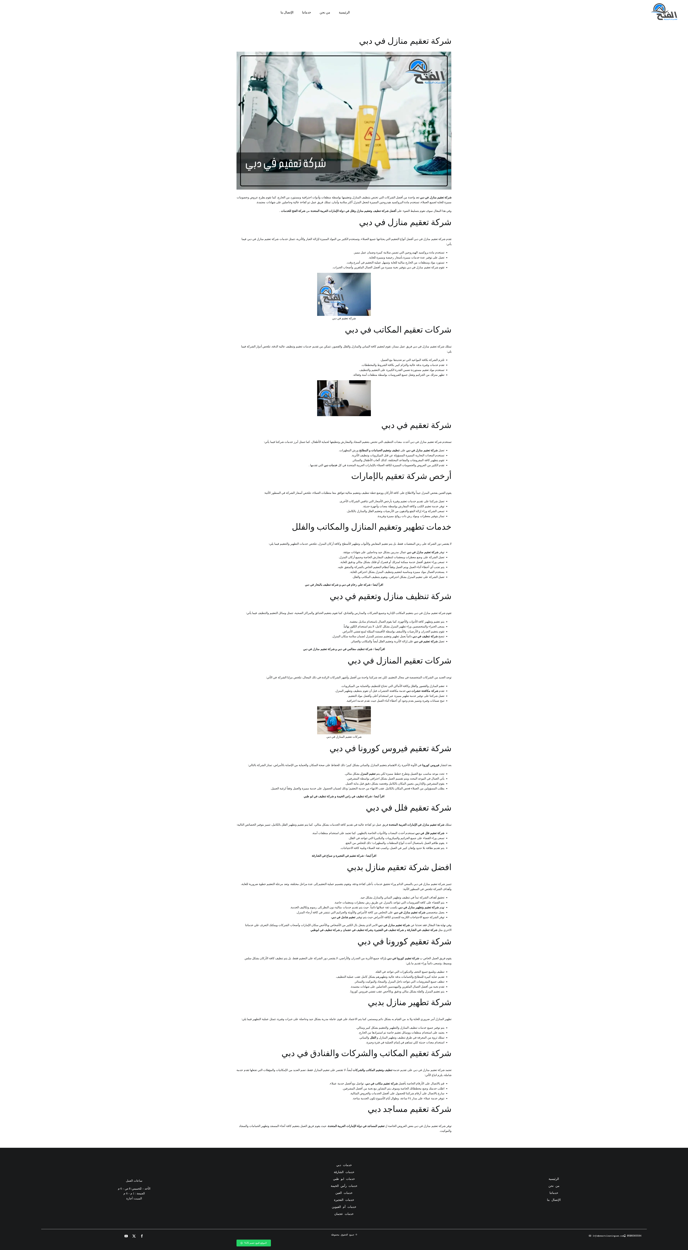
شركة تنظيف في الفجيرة (389, 929)
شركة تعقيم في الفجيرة (350, 855)
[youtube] (126, 1236)
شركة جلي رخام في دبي (356, 584)
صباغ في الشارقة (322, 855)
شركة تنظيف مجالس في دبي (355, 649)
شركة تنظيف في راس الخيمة (354, 796)
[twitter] (134, 1236)
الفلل (373, 1037)
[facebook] (142, 1236)
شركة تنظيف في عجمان (357, 929)
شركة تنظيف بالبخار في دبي (321, 584)
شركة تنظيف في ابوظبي (325, 929)
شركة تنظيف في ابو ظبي (319, 796)
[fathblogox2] (664, 4)
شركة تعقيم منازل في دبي (319, 649)
